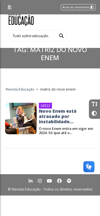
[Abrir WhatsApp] (86, 202)
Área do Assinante (76, 7)
